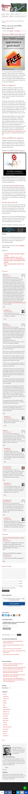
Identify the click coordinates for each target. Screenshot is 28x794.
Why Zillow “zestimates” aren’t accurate (13, 257)
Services (17, 14)
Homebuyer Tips (6, 711)
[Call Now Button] (25, 788)
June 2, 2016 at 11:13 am (7, 501)
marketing (5, 722)
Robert (4, 430)
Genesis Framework (15, 785)
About (7, 14)
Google (3, 740)
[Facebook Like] (10, 792)
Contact (12, 14)
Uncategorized (5, 735)
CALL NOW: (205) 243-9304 (20, 16)
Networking (5, 724)
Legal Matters (5, 718)
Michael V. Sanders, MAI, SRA (9, 667)
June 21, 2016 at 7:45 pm (7, 325)
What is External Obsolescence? (9, 681)
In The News (5, 715)
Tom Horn (11, 30)
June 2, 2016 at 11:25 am (7, 468)
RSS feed (22, 245)
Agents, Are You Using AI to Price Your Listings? (12, 648)
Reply (4, 306)
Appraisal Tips (5, 696)
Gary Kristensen (6, 500)
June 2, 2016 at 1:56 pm (7, 519)
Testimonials (5, 16)
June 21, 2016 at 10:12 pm (8, 418)
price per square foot (15, 185)
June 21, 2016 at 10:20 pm (8, 311)
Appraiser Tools (6, 698)
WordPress (22, 785)
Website (21, 586)
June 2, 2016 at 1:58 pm (7, 484)
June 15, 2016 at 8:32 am (7, 540)
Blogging (4, 700)
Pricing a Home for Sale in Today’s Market (11, 654)
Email (20, 583)
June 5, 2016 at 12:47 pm (7, 431)
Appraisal (5, 694)
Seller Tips (5, 733)
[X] (14, 792)
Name (20, 581)
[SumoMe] (26, 792)
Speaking (11, 16)
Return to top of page (14, 783)
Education (5, 702)
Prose (9, 785)
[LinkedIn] (18, 792)
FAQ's (4, 705)
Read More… (17, 753)
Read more (5, 769)
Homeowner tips (6, 713)
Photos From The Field (7, 726)
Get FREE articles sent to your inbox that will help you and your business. (14, 623)
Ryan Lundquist (6, 466)
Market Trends (5, 720)
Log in (26, 785)
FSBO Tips (5, 707)
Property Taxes (6, 729)
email (17, 245)
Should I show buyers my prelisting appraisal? (14, 259)
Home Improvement (6, 709)
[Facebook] (6, 792)
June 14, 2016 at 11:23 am (7, 556)
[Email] (22, 792)
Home (3, 14)
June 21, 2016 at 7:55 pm (7, 275)
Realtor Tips (5, 731)
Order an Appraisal (14, 603)
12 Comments (17, 30)
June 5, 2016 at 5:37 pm (7, 449)
